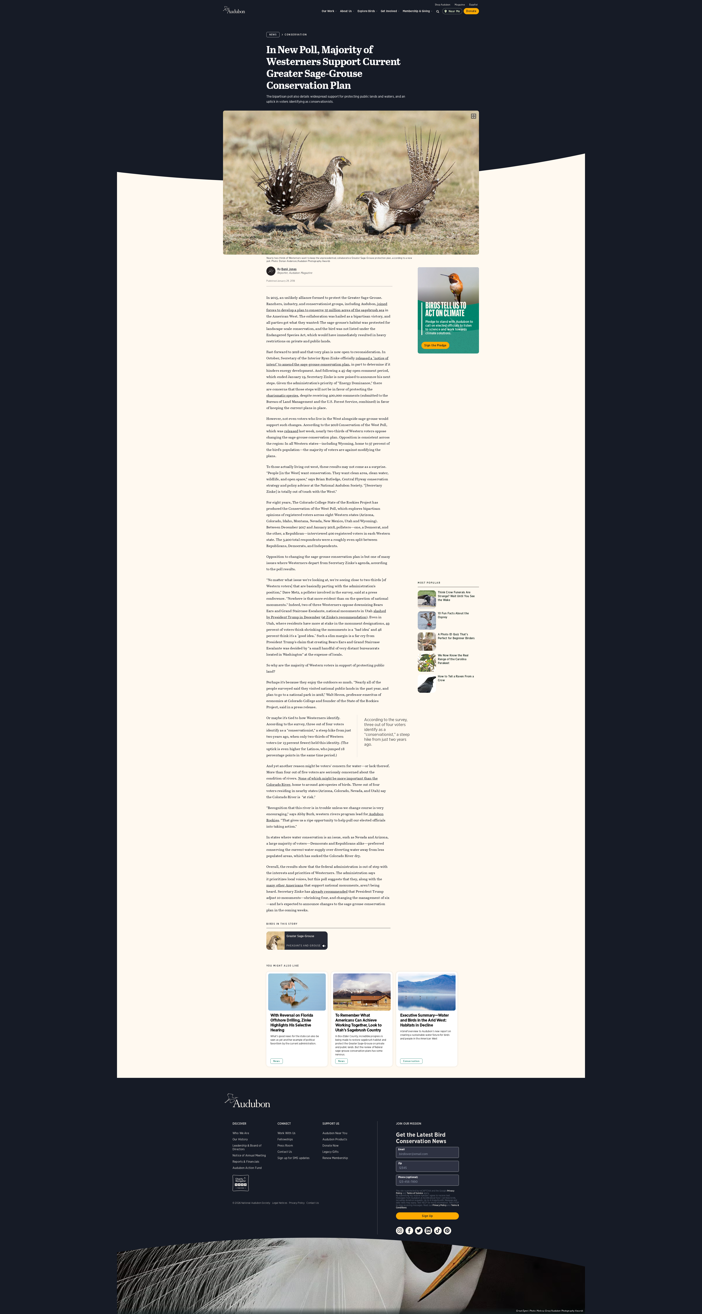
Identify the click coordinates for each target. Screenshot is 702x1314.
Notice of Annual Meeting (249, 1155)
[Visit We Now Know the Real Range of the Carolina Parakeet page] (448, 662)
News (273, 34)
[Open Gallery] (473, 116)
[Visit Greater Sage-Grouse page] (297, 940)
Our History (240, 1139)
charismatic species (282, 395)
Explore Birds (366, 11)
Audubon (234, 9)
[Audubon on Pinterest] (447, 1230)
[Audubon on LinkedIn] (428, 1230)
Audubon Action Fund (247, 1168)
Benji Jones (289, 269)
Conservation (296, 34)
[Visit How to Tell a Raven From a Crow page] (448, 683)
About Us (346, 11)
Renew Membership (335, 1158)
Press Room (285, 1145)
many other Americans (284, 885)
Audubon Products (334, 1139)
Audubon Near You (334, 1133)
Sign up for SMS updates (294, 1158)
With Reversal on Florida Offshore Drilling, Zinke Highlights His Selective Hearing (297, 1019)
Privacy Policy (297, 1202)
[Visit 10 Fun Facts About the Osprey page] (448, 620)
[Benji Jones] (270, 271)
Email (401, 1149)
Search (438, 11)
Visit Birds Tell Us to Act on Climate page (448, 310)
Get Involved (389, 11)
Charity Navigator (241, 1183)
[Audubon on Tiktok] (438, 1230)
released (291, 431)
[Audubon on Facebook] (409, 1230)
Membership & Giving (416, 11)
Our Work (328, 11)
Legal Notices (279, 1202)
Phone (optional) (408, 1177)
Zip (400, 1163)
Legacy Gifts (330, 1152)
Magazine (460, 4)
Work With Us (286, 1133)
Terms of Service (415, 1193)
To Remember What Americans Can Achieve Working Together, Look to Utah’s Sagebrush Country (361, 1019)
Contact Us (285, 1152)
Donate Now (330, 1145)
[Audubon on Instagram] (400, 1230)
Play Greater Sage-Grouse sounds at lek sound (324, 946)
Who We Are (241, 1133)
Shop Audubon (442, 4)
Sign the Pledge (435, 345)
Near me (454, 11)
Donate (471, 11)
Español (473, 4)
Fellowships (285, 1139)
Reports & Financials (246, 1161)
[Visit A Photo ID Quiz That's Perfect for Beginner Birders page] (448, 641)
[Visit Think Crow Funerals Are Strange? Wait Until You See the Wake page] (448, 599)
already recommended (329, 891)
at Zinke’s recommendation (344, 617)
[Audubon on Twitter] (419, 1230)
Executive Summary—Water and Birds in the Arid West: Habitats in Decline (426, 1019)
